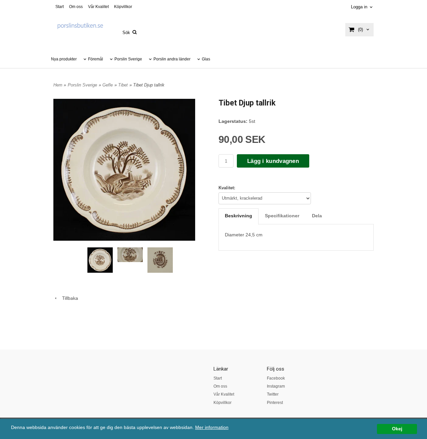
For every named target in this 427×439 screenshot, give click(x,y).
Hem (57, 84)
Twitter (273, 394)
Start (59, 6)
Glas (206, 59)
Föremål (95, 59)
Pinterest (275, 402)
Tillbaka (68, 298)
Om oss (76, 6)
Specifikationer (282, 215)
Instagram (276, 386)
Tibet (123, 84)
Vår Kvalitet (98, 6)
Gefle (107, 84)
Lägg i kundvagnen (273, 161)
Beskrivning (238, 215)
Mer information (212, 427)
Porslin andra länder (171, 59)
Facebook (276, 378)
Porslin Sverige (128, 59)
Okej (397, 428)
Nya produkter (64, 59)
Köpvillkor (123, 6)
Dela (317, 215)
